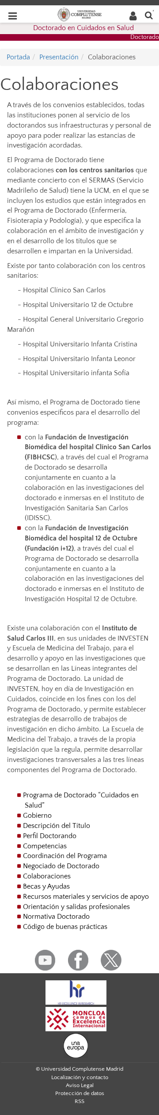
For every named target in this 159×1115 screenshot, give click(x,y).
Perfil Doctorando (49, 836)
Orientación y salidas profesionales (76, 907)
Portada (18, 57)
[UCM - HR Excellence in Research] (75, 992)
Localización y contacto (79, 1077)
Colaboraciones (47, 876)
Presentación (59, 57)
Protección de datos (79, 1093)
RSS (79, 1101)
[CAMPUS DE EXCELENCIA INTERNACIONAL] (75, 1018)
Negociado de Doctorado (61, 866)
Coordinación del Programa (65, 856)
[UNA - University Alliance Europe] (76, 1045)
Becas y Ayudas (46, 886)
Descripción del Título (56, 826)
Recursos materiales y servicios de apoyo (86, 897)
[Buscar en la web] (149, 15)
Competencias (45, 846)
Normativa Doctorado (56, 917)
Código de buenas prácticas (65, 927)
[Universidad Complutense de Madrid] (79, 14)
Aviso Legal (80, 1085)
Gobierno (37, 816)
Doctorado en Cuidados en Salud (83, 28)
